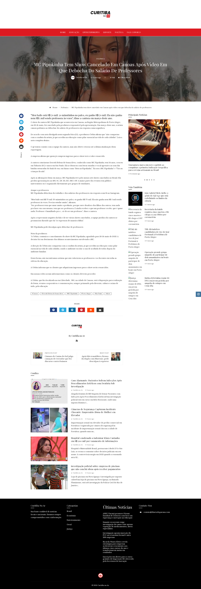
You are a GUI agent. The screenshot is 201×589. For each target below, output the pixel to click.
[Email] (21, 147)
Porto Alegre (86, 293)
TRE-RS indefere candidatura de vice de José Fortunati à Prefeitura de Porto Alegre (157, 233)
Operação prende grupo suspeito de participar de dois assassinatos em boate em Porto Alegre (157, 256)
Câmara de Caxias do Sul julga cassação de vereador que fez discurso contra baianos (59, 357)
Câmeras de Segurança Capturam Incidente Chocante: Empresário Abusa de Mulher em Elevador (93, 412)
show (108, 293)
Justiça (69, 529)
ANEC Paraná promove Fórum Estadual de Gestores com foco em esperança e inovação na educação (117, 516)
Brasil (69, 511)
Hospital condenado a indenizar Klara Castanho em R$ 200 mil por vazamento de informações (95, 439)
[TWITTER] (62, 310)
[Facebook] (21, 116)
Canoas (35, 293)
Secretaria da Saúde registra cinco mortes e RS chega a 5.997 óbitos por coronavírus (157, 213)
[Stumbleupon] (21, 140)
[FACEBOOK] (53, 310)
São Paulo (98, 293)
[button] (144, 179)
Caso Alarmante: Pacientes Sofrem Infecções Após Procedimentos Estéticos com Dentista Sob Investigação (96, 383)
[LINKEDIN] (72, 310)
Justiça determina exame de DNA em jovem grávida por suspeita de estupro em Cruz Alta (157, 282)
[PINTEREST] (81, 310)
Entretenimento (73, 520)
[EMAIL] (100, 310)
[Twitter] (21, 122)
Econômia (71, 516)
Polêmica (100, 59)
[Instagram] (100, 575)
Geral (69, 524)
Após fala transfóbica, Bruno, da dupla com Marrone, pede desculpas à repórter (95, 357)
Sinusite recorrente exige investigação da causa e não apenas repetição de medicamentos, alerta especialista (118, 525)
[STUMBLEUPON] (90, 310)
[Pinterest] (21, 134)
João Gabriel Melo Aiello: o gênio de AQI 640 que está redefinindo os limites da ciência (156, 197)
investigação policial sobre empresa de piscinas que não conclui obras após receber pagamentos (96, 467)
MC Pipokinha (72, 293)
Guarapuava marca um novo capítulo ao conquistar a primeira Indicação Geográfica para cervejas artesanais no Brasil (148, 167)
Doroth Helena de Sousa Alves (52, 293)
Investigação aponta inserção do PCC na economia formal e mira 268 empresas (117, 535)
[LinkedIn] (21, 128)
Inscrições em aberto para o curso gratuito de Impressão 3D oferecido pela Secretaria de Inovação (118, 559)
